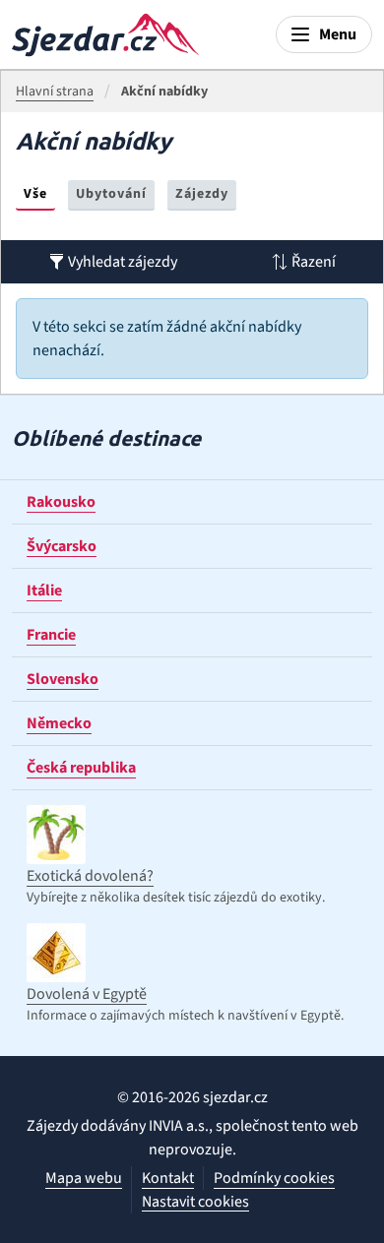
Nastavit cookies (195, 1202)
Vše (35, 194)
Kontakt (168, 1178)
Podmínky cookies (274, 1178)
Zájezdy (201, 194)
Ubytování (111, 194)
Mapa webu (83, 1178)
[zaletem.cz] (105, 35)
